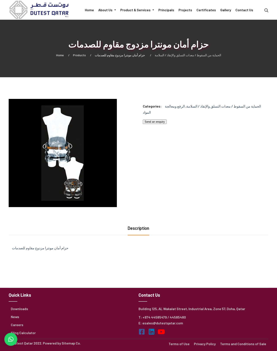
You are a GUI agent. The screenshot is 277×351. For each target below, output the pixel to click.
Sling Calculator (23, 333)
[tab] (138, 228)
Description (138, 228)
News (15, 317)
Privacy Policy (205, 344)
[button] (10, 339)
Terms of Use (179, 344)
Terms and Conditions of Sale (243, 344)
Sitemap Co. (71, 343)
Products (79, 55)
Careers (17, 325)
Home (60, 55)
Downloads (19, 309)
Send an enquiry (155, 121)
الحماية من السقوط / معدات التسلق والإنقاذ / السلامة (188, 55)
